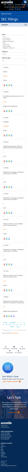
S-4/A (4, 102)
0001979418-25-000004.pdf (4, 264)
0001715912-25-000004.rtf (7, 187)
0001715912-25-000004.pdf (4, 187)
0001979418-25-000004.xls (9, 264)
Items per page (6, 58)
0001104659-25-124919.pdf (4, 135)
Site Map (3, 462)
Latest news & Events (10, 381)
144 (4, 229)
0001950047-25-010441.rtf (7, 238)
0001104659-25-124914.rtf (7, 111)
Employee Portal (18, 7)
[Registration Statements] (14, 48)
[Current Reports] (14, 40)
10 (6, 324)
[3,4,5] (14, 36)
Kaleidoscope (14, 333)
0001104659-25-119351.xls (9, 316)
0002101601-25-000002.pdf (4, 161)
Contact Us (10, 4)
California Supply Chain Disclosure (8, 465)
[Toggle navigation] (25, 24)
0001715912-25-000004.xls (9, 187)
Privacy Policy (4, 464)
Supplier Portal (8, 7)
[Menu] (25, 2)
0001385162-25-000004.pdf (4, 213)
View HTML (11, 85)
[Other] (14, 43)
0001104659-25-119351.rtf (7, 316)
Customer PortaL (19, 4)
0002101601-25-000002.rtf (7, 161)
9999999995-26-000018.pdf (4, 85)
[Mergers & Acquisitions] (14, 41)
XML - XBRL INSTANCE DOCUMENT (14, 316)
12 (13, 324)
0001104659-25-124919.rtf (7, 135)
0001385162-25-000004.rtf (7, 213)
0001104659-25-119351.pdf (4, 316)
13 (17, 324)
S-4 (4, 307)
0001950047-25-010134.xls (9, 290)
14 (20, 324)
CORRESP (6, 126)
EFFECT (5, 76)
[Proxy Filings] (14, 44)
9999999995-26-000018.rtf (7, 85)
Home (4, 4)
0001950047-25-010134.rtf (7, 290)
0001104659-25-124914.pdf (4, 111)
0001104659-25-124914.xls (9, 111)
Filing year (5, 51)
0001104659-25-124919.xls (9, 135)
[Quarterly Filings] (14, 46)
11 (10, 324)
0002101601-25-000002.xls (9, 161)
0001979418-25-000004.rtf (7, 264)
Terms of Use (4, 461)
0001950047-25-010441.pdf (4, 238)
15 (24, 324)
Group (3, 34)
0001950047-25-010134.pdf (4, 290)
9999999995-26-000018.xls (9, 85)
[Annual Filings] (14, 38)
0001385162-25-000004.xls (9, 213)
